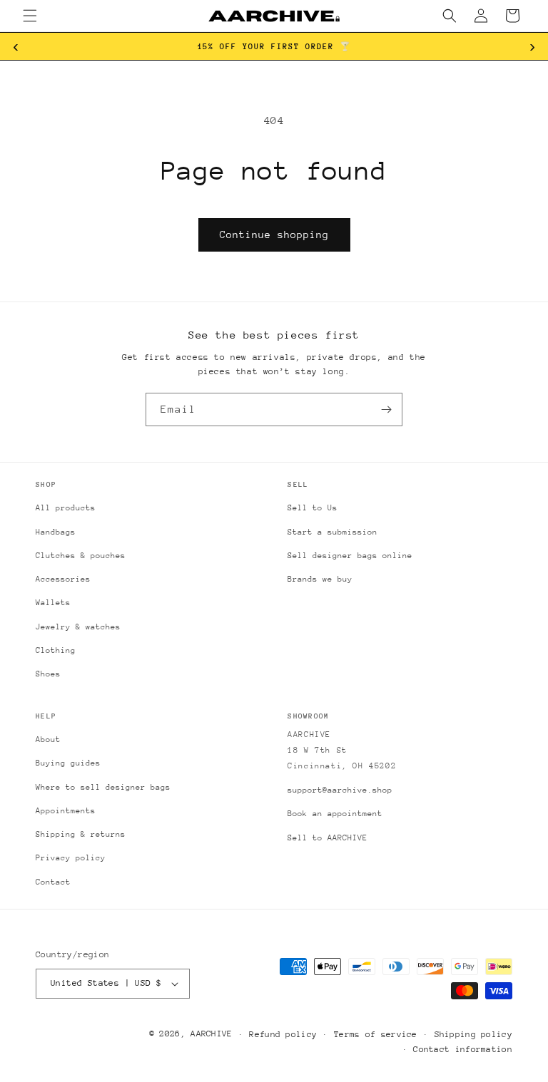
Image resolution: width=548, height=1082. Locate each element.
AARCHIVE (211, 1034)
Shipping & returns (81, 834)
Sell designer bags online (350, 555)
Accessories (63, 579)
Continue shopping (274, 234)
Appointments (66, 810)
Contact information (462, 1049)
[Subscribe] (386, 409)
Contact (53, 882)
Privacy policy (71, 857)
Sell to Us (313, 507)
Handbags (56, 532)
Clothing (56, 650)
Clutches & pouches (81, 555)
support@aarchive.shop (340, 790)
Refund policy (283, 1034)
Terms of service (375, 1034)
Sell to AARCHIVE (327, 838)
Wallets (53, 602)
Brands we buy (320, 579)
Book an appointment (335, 813)
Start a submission (332, 532)
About (48, 739)
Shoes (48, 674)
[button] (30, 15)
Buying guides (68, 763)
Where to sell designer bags (103, 787)
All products (66, 507)
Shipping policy (474, 1034)
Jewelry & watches (78, 627)
